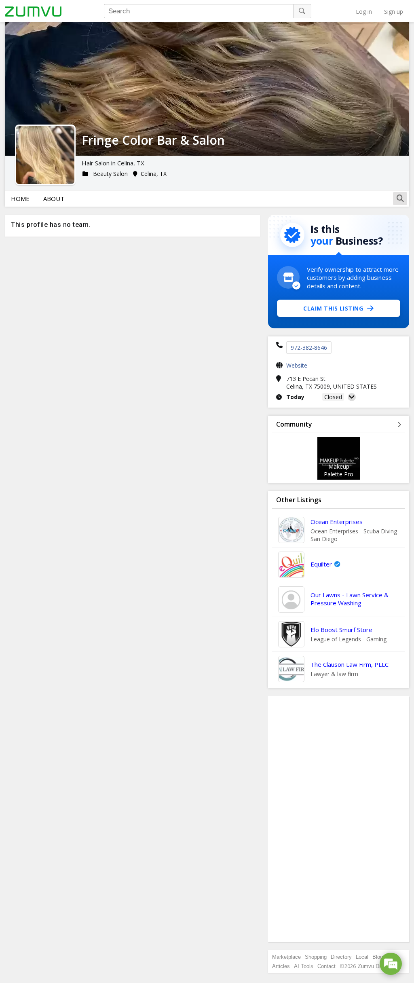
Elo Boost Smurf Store (341, 630)
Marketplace (286, 957)
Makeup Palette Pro (338, 470)
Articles (281, 966)
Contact (326, 966)
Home (20, 198)
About (53, 198)
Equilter (321, 564)
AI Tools (303, 966)
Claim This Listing (333, 308)
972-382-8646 (309, 347)
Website (296, 365)
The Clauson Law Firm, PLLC (349, 664)
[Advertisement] (338, 819)
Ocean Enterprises (336, 522)
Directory (341, 957)
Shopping (316, 957)
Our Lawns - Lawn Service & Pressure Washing (349, 599)
